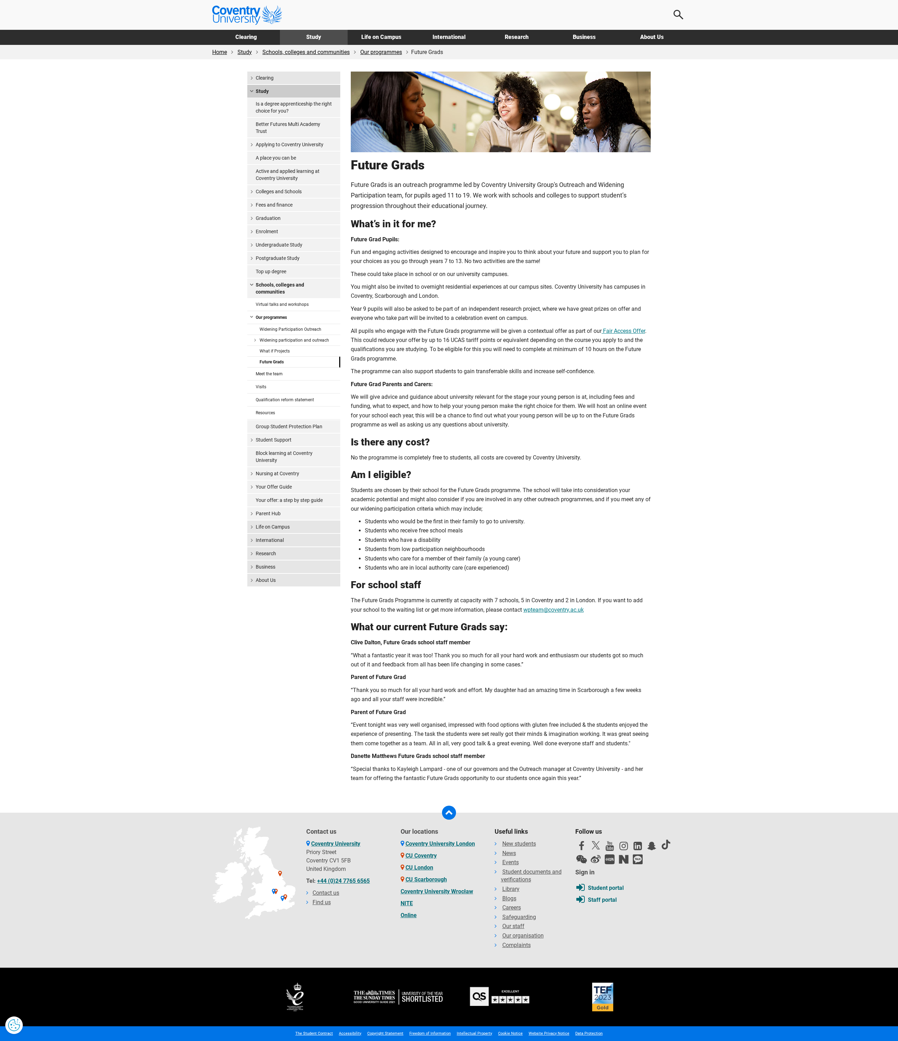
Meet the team (269, 373)
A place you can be (276, 158)
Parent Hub (268, 513)
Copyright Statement (385, 1033)
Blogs (509, 898)
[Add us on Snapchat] (651, 847)
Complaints (516, 945)
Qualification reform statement (285, 399)
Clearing (246, 37)
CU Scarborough (426, 879)
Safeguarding (519, 917)
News (509, 853)
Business (584, 37)
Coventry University (335, 843)
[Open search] (679, 15)
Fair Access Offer (623, 331)
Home (219, 52)
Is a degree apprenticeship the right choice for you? (294, 107)
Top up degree (271, 271)
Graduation (268, 218)
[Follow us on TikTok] (665, 844)
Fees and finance (274, 205)
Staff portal (602, 899)
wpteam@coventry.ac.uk (553, 609)
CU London (419, 867)
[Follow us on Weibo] (595, 859)
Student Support (273, 440)
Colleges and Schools (279, 191)
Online (409, 915)
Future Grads (272, 362)
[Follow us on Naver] (623, 859)
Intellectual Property (474, 1033)
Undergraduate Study (279, 245)
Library (511, 889)
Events (510, 862)
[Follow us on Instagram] (623, 847)
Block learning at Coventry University (284, 456)
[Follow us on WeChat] (581, 859)
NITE (407, 903)
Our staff (513, 926)
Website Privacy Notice (549, 1033)
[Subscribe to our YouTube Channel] (609, 847)
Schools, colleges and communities (306, 52)
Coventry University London (440, 843)
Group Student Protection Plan (289, 426)
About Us (652, 37)
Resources (265, 412)
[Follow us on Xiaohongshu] (609, 859)
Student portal (606, 888)
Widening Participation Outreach (290, 329)
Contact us (326, 892)
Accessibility (350, 1033)
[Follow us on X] (595, 845)
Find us (322, 902)
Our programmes (381, 52)
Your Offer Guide (274, 487)
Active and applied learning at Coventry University (288, 174)
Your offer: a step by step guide (289, 500)
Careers (511, 907)
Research (517, 37)
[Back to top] (449, 813)
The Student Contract (314, 1033)
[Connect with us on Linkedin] (637, 847)
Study (313, 37)
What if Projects (275, 351)
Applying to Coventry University (289, 144)
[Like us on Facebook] (581, 847)
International (449, 37)
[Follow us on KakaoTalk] (637, 859)
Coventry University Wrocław (437, 891)
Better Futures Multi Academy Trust (288, 127)
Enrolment (267, 231)
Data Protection (589, 1033)
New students (519, 843)
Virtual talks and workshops (282, 304)
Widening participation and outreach (294, 340)
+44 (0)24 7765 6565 (343, 881)
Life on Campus (381, 37)
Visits (261, 386)
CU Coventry (421, 855)
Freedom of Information (430, 1033)
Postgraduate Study (278, 258)
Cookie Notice (510, 1033)
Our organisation (523, 935)
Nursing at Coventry (277, 473)
